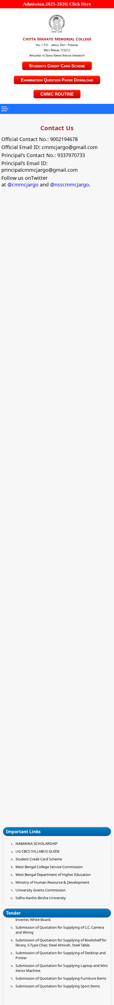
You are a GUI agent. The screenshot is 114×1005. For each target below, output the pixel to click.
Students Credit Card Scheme (57, 65)
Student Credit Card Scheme (38, 859)
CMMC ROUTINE (57, 94)
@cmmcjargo (22, 184)
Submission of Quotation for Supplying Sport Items (57, 983)
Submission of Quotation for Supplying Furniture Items (60, 975)
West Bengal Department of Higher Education (53, 874)
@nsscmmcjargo (69, 184)
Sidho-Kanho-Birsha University (40, 897)
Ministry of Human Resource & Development (52, 882)
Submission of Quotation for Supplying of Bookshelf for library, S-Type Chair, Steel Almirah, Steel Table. (61, 940)
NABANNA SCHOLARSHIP (36, 843)
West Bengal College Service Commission (49, 866)
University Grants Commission (40, 890)
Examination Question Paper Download (57, 80)
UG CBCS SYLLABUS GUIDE (37, 851)
